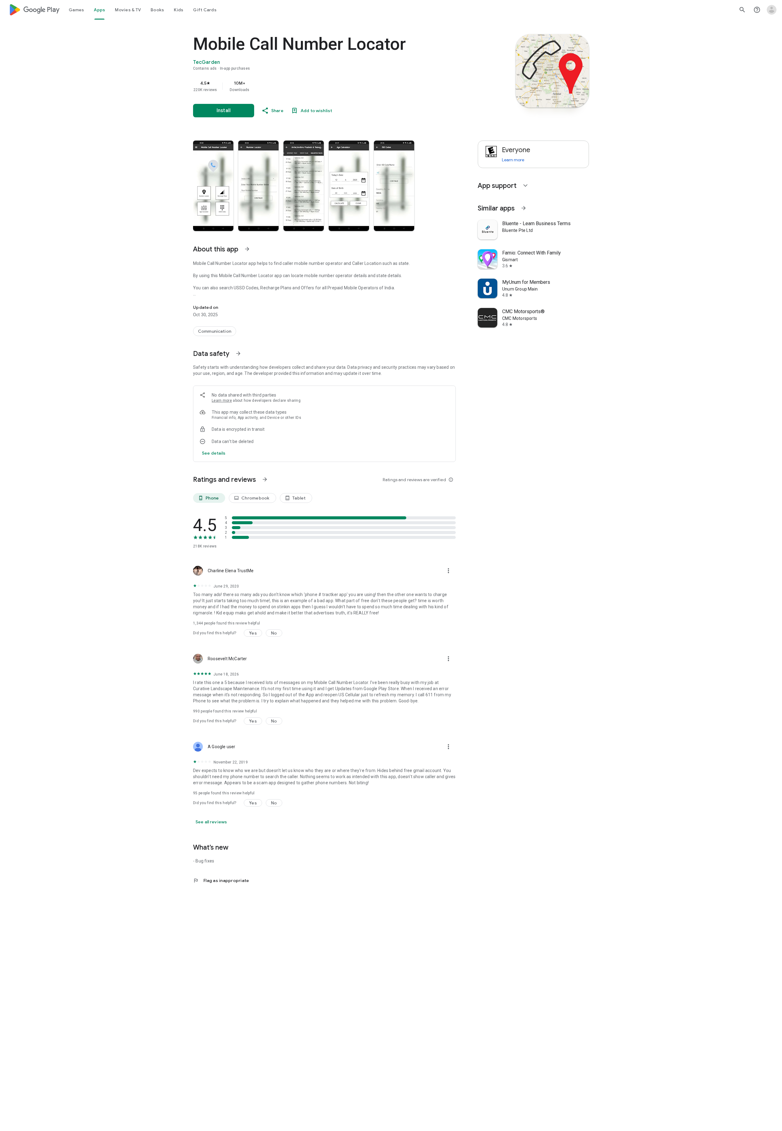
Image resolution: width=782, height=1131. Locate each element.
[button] (213, 186)
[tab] (76, 10)
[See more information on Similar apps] (523, 208)
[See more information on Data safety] (238, 353)
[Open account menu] (771, 9)
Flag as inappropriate (221, 880)
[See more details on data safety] (213, 453)
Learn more (222, 400)
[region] (315, 86)
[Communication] (214, 331)
